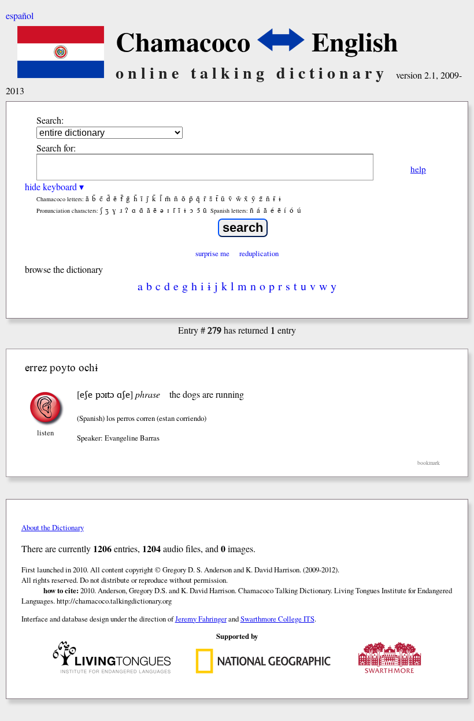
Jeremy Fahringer (201, 618)
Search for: (56, 148)
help (418, 169)
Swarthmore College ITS (277, 618)
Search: (50, 120)
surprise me (212, 253)
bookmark (428, 463)
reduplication (259, 253)
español (20, 15)
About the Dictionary (52, 527)
